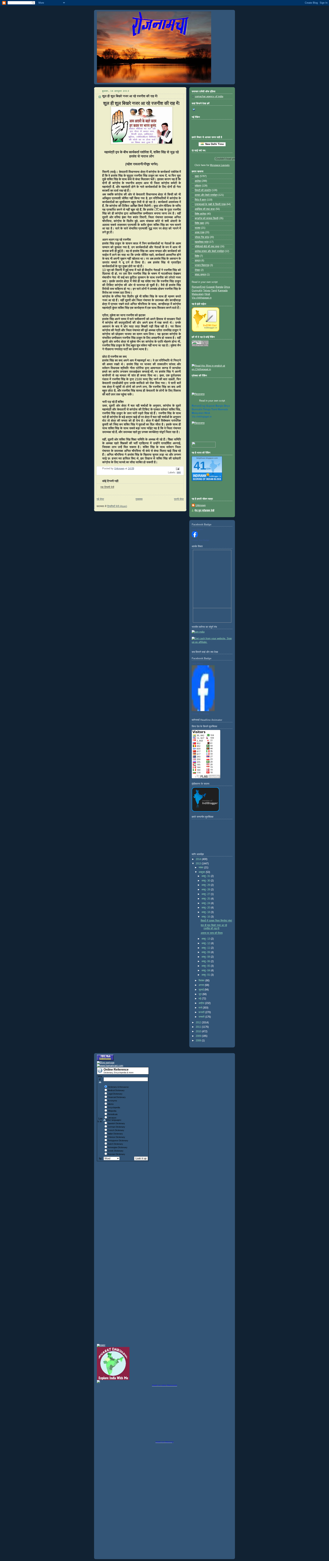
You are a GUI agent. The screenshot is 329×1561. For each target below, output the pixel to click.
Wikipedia (112, 1111)
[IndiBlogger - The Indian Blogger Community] (205, 331)
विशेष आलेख (200, 214)
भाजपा (197, 228)
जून (200, 994)
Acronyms (112, 1100)
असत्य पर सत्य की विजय (212, 933)
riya (227, 406)
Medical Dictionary (116, 1090)
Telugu (206, 290)
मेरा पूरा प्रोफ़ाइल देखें (204, 510)
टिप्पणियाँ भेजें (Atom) (117, 506)
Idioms (111, 1104)
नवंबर (201, 867)
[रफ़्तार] (101, 1345)
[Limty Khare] (195, 536)
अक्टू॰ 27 (206, 894)
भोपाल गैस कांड (202, 237)
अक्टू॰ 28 (206, 889)
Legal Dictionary (115, 1094)
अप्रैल (202, 1003)
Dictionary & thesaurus (118, 1087)
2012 (199, 1022)
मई (200, 998)
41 (200, 465)
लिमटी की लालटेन (203, 190)
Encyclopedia (114, 1107)
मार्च (201, 1007)
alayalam (198, 413)
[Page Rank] (200, 345)
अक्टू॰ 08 (206, 957)
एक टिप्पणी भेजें (107, 487)
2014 (199, 859)
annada (223, 409)
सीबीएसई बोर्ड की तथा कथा (207, 246)
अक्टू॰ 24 (206, 903)
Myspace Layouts (220, 165)
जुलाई (201, 989)
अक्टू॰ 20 (206, 907)
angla (219, 406)
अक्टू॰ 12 (206, 943)
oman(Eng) (198, 406)
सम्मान (197, 260)
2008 (199, 1040)
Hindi (207, 294)
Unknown (201, 505)
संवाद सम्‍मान (200, 274)
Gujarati (210, 287)
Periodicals (113, 1114)
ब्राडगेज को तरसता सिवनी (206, 218)
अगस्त (202, 985)
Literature (112, 1118)
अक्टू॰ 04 (206, 970)
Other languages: (114, 1120)
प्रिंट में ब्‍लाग (200, 199)
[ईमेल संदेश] (177, 468)
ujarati (210, 406)
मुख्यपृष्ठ (139, 499)
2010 (199, 1031)
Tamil (214, 290)
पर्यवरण (198, 185)
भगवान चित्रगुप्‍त (202, 265)
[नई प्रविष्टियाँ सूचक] (204, 446)
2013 (199, 863)
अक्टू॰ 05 (206, 966)
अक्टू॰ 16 (206, 916)
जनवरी (202, 1017)
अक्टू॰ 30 (206, 880)
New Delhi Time (214, 144)
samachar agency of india (209, 96)
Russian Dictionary (116, 1154)
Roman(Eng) (198, 287)
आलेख (198, 181)
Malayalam (198, 294)
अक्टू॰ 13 (206, 938)
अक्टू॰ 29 (206, 885)
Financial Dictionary (117, 1097)
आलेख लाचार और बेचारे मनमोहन (209, 251)
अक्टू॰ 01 (206, 975)
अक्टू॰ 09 (206, 952)
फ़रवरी (202, 1012)
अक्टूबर (202, 872)
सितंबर (202, 980)
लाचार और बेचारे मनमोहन (206, 195)
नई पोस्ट (100, 499)
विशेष (197, 256)
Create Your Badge (200, 540)
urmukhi (197, 409)
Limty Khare (197, 529)
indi (207, 413)
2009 (199, 1036)
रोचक (197, 270)
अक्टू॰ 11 (206, 948)
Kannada (223, 290)
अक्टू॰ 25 (206, 898)
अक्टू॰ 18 (206, 912)
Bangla (219, 287)
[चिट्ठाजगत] (198, 394)
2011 (199, 1027)
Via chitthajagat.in (202, 297)
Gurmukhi (197, 290)
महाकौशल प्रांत (201, 242)
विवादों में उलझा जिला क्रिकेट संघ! (216, 920)
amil (214, 409)
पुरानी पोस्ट (179, 499)
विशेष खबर (199, 223)
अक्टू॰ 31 (206, 876)
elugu (207, 409)
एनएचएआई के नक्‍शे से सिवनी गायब (210, 204)
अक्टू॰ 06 (206, 961)
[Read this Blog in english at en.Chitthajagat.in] (212, 369)
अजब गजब (199, 232)
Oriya (227, 287)
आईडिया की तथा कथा (205, 209)
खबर (179, 472)
